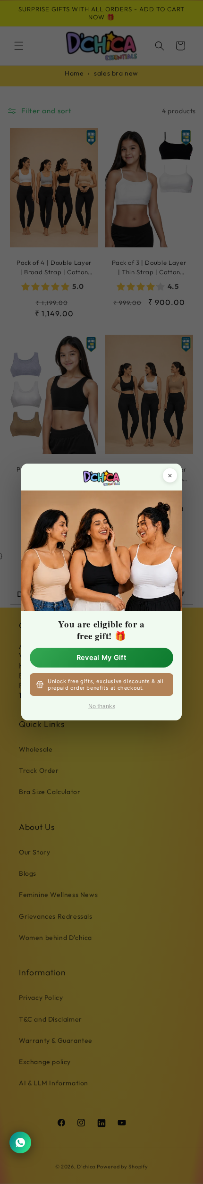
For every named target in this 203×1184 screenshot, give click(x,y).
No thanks (101, 706)
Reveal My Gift (101, 657)
